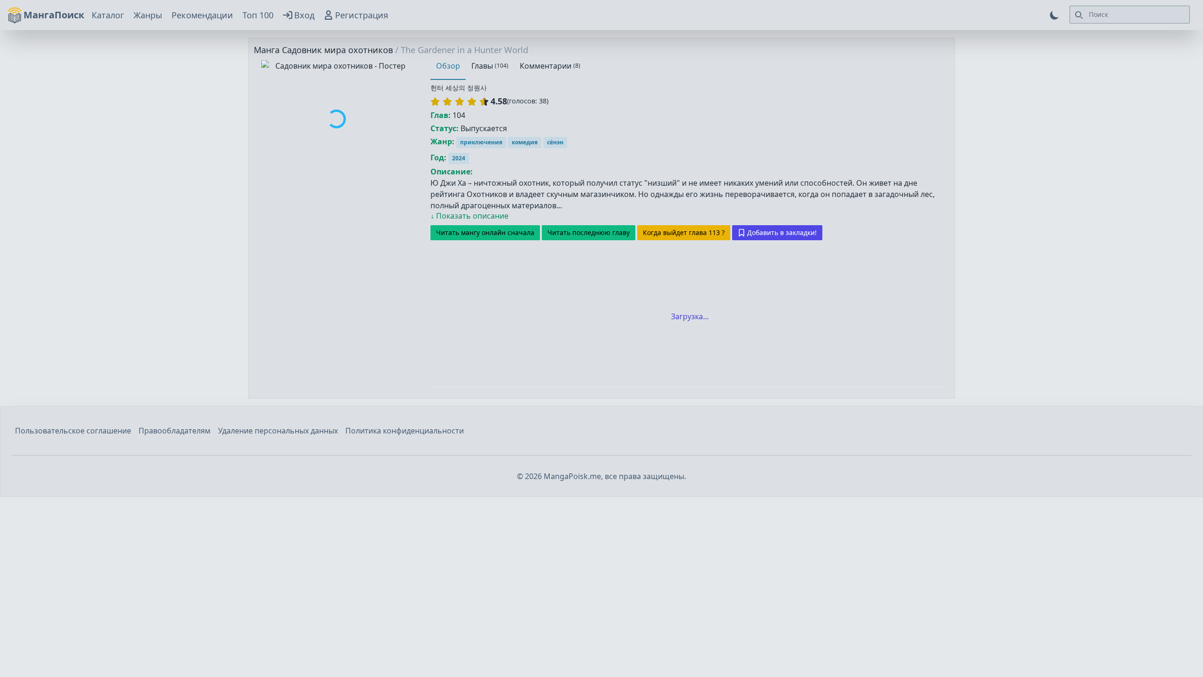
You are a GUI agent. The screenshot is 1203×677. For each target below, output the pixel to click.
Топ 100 (257, 15)
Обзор (448, 66)
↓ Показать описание (469, 216)
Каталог (108, 15)
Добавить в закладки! (782, 232)
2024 (458, 158)
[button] (459, 101)
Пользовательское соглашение (73, 430)
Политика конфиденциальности (404, 430)
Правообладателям (175, 430)
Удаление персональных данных (278, 430)
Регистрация (361, 15)
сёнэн (555, 142)
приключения (481, 142)
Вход (304, 15)
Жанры (147, 15)
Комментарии (550, 66)
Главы (489, 66)
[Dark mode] (1054, 15)
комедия (525, 142)
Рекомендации (202, 15)
